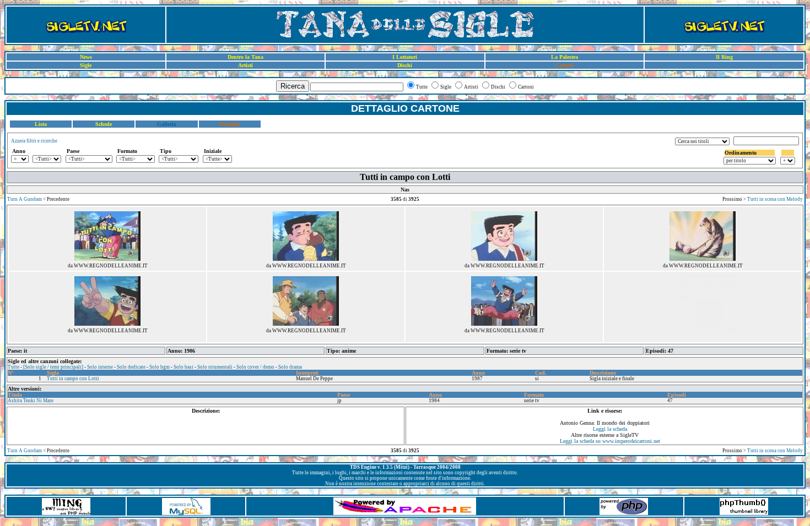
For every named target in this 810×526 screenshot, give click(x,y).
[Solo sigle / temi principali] (53, 367)
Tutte (13, 367)
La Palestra (564, 57)
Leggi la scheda (610, 429)
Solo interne (100, 367)
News (86, 57)
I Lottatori (404, 57)
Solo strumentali (215, 367)
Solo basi (183, 367)
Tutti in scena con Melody (775, 199)
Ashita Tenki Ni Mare (30, 400)
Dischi (404, 65)
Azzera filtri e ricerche (34, 141)
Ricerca (292, 86)
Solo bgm (159, 367)
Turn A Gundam (24, 199)
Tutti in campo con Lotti (73, 378)
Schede (103, 124)
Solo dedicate (131, 367)
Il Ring (724, 57)
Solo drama (290, 367)
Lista (41, 124)
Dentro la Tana (245, 57)
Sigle (85, 65)
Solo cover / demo (255, 367)
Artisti (245, 65)
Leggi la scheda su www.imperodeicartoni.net (610, 441)
